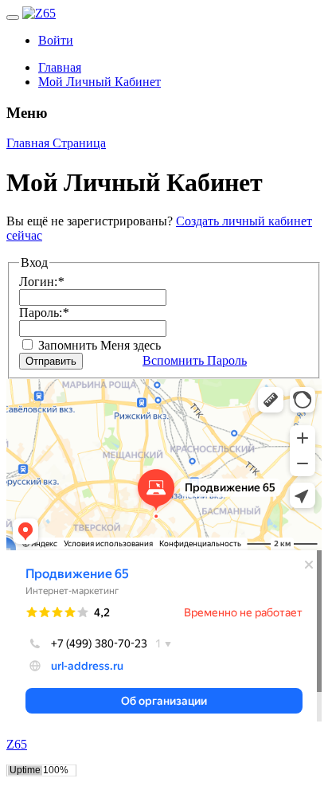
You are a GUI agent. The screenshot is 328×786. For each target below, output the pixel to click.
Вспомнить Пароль (195, 360)
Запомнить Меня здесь (98, 345)
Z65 (16, 744)
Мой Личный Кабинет (99, 81)
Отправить (50, 361)
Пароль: (43, 312)
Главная (59, 67)
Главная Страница (56, 143)
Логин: (41, 281)
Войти (55, 40)
